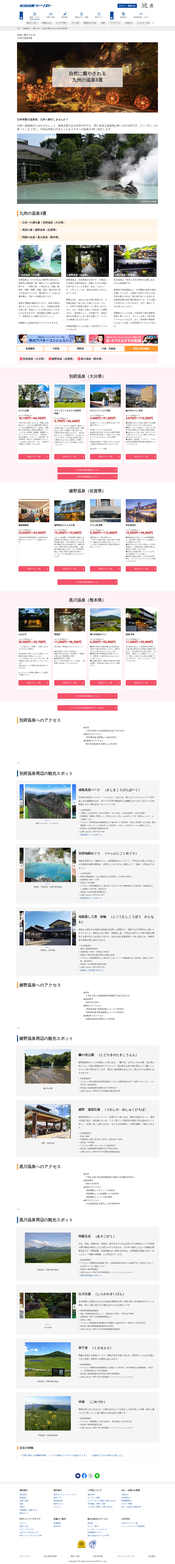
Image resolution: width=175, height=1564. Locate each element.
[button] (127, 6)
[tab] (30, 348)
